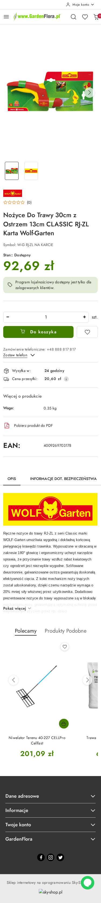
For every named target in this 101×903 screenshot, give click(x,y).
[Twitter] (60, 857)
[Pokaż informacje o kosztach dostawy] (66, 379)
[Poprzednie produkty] (13, 680)
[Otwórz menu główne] (6, 17)
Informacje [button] (16, 810)
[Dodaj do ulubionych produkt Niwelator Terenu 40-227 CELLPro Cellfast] (65, 647)
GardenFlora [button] (18, 838)
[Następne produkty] (87, 680)
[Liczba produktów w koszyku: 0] (96, 17)
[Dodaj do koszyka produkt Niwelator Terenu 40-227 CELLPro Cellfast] (64, 724)
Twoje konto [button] (18, 824)
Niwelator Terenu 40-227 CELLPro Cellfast (37, 740)
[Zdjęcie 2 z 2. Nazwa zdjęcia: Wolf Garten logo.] (31, 171)
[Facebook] (41, 857)
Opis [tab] (12, 478)
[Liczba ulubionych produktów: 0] (85, 17)
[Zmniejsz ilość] (8, 317)
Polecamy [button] (26, 631)
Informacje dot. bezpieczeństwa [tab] (63, 478)
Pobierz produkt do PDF (33, 425)
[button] (89, 92)
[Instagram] (50, 857)
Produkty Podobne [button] (65, 631)
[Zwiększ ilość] (84, 317)
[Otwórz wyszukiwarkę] (73, 17)
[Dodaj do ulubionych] (87, 332)
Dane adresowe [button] (22, 796)
